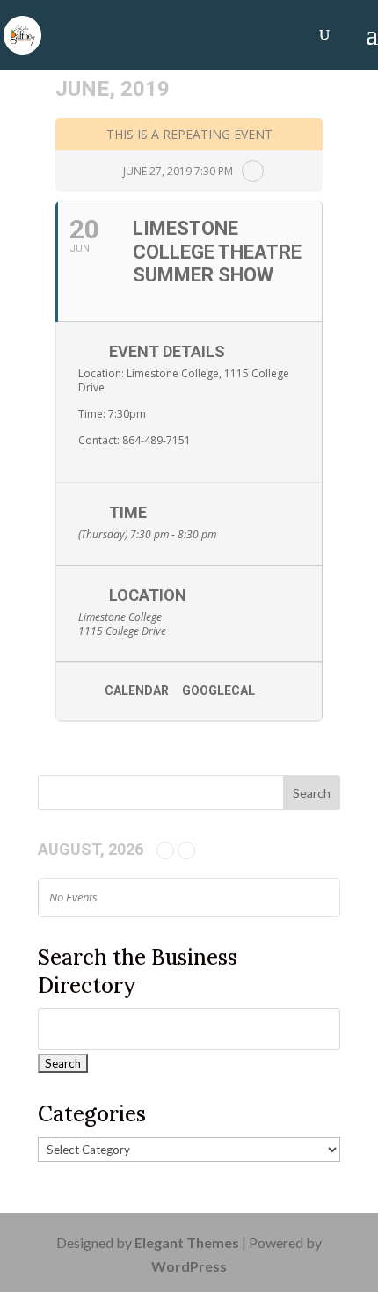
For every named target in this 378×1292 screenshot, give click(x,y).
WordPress (189, 1266)
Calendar (137, 690)
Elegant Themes (186, 1242)
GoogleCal (218, 690)
